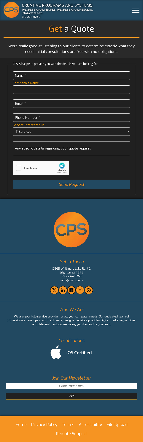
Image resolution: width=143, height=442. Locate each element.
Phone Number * (27, 117)
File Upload (117, 424)
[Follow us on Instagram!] (80, 293)
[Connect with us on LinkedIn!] (63, 293)
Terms (68, 424)
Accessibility (90, 424)
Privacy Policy (44, 424)
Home (21, 424)
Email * (20, 103)
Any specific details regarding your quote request (53, 148)
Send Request (71, 184)
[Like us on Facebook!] (71, 293)
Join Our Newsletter (71, 378)
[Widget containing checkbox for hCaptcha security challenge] (41, 168)
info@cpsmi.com (32, 13)
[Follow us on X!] (54, 293)
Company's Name (26, 83)
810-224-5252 (31, 17)
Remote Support (71, 433)
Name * (20, 75)
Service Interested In (28, 125)
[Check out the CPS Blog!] (88, 293)
